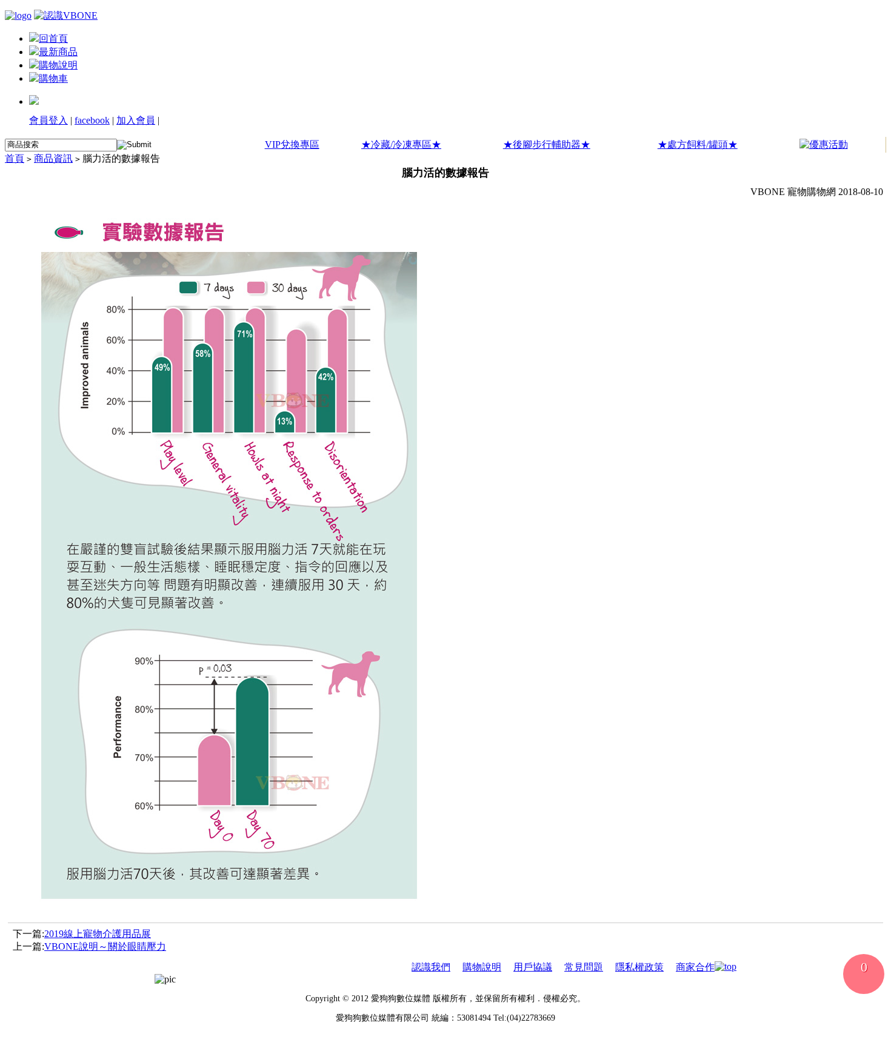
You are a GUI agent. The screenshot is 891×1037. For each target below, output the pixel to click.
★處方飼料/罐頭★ (698, 144)
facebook (92, 120)
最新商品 (58, 52)
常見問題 (583, 967)
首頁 (14, 158)
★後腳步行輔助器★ (546, 144)
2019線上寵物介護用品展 (97, 934)
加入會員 (135, 120)
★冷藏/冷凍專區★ (401, 144)
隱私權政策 (639, 967)
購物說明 (58, 65)
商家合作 (695, 967)
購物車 (53, 78)
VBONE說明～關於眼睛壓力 (105, 946)
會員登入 (48, 120)
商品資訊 (53, 158)
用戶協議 (532, 967)
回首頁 (53, 38)
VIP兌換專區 (292, 144)
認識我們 (431, 967)
